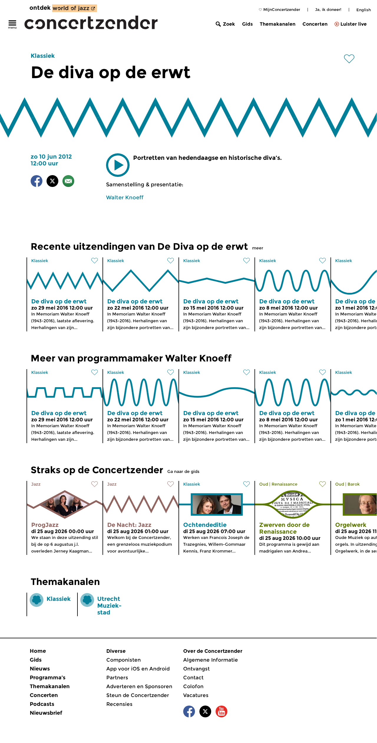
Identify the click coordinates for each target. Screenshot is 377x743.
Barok (354, 484)
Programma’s (47, 677)
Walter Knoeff (124, 197)
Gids (247, 24)
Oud (263, 484)
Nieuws (40, 668)
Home (38, 651)
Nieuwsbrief (46, 713)
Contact (193, 677)
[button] (118, 165)
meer (257, 248)
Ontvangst (196, 669)
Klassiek (43, 55)
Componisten (123, 660)
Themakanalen (277, 24)
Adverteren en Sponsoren (139, 686)
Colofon (193, 686)
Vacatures (196, 695)
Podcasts (42, 704)
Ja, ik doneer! (328, 9)
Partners (117, 677)
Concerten (315, 24)
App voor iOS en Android (138, 669)
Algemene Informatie (210, 660)
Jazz (36, 484)
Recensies (119, 704)
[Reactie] (68, 182)
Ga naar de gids (183, 471)
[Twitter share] (52, 182)
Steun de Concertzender (137, 695)
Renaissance (284, 484)
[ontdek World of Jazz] (74, 8)
